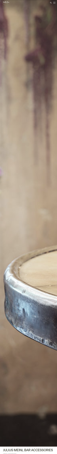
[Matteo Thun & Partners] (4, 2)
